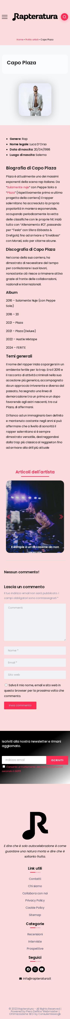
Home (20, 39)
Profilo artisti (31, 39)
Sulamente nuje (18, 187)
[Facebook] (28, 969)
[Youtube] (42, 969)
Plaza (11, 192)
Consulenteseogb (49, 1014)
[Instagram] (35, 969)
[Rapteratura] (35, 17)
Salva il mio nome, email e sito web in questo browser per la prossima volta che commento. (34, 690)
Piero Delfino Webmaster (42, 1011)
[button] (9, 517)
